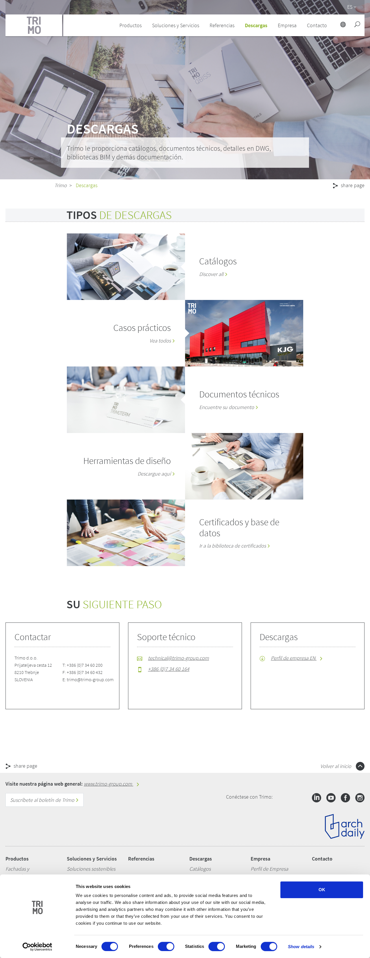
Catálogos (200, 868)
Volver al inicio (336, 766)
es (349, 6)
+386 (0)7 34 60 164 (168, 669)
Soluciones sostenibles (91, 868)
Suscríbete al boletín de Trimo (42, 800)
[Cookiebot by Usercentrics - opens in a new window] (37, 946)
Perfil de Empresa (269, 868)
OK (322, 889)
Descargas (200, 858)
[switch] (166, 946)
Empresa (260, 858)
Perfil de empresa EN (294, 658)
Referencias (222, 25)
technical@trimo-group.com (178, 658)
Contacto (322, 858)
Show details (301, 946)
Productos (17, 858)
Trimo (60, 185)
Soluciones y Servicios (92, 858)
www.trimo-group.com (108, 783)
